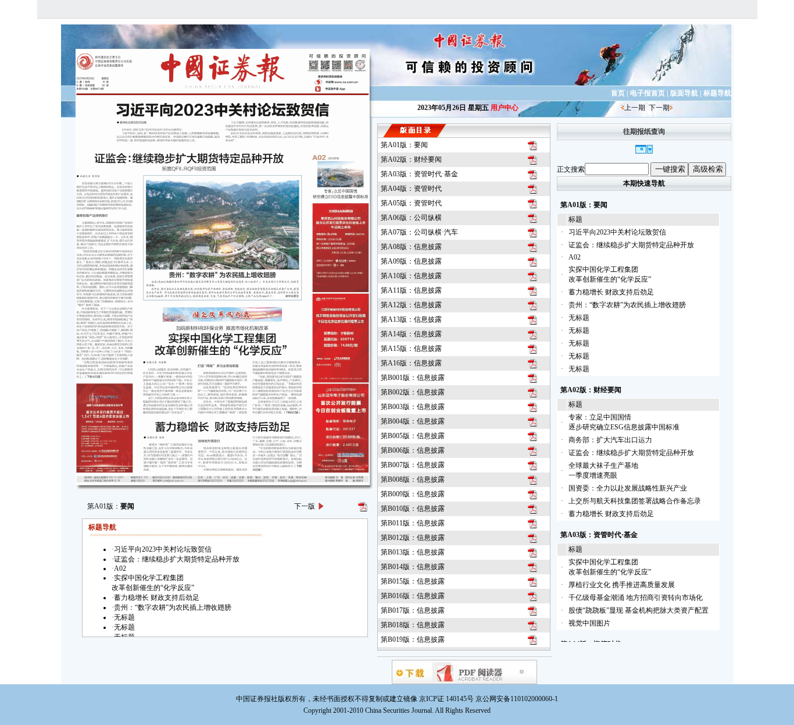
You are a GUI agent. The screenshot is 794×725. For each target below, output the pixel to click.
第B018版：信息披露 (413, 625)
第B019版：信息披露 (413, 639)
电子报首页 (647, 93)
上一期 (634, 108)
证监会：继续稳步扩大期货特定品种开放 (631, 245)
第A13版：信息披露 (411, 319)
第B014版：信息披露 (413, 567)
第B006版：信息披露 (413, 450)
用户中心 (504, 108)
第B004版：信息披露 (413, 421)
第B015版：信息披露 (413, 581)
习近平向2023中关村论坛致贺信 (617, 232)
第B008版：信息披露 (413, 479)
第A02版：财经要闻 (411, 159)
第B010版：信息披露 (413, 508)
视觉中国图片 (589, 623)
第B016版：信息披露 (413, 596)
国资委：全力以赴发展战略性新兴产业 (627, 488)
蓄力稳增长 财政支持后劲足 (611, 292)
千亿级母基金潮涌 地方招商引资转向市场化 (635, 597)
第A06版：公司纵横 (411, 218)
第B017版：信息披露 (413, 610)
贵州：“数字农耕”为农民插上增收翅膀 (627, 305)
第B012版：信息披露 (413, 538)
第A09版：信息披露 (411, 261)
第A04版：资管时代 (411, 188)
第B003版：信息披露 (413, 407)
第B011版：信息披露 (413, 523)
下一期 (659, 108)
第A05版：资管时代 (411, 203)
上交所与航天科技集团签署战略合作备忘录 (634, 501)
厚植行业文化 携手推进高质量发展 (621, 585)
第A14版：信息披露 (411, 334)
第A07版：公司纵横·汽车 (419, 232)
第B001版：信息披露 (413, 378)
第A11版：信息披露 (411, 290)
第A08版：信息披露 (411, 247)
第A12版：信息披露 (411, 305)
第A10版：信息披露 (411, 276)
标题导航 (717, 93)
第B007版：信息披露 (413, 465)
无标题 (578, 318)
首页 (618, 93)
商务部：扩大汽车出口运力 (610, 440)
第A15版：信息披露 (411, 348)
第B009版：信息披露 (413, 494)
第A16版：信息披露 (411, 363)
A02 (574, 257)
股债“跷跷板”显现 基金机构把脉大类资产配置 (638, 610)
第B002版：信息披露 (413, 392)
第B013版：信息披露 (413, 552)
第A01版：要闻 (404, 145)
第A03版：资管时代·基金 (419, 174)
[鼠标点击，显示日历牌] (644, 151)
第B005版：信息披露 (413, 436)
